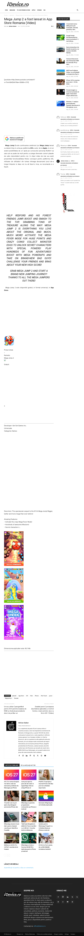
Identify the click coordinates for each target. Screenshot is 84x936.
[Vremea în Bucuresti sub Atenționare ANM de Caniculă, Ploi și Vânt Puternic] (61, 61)
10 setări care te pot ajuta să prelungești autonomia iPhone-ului (11, 805)
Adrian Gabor (12, 26)
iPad (31, 695)
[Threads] (72, 902)
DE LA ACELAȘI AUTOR (28, 765)
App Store (21, 695)
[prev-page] (5, 855)
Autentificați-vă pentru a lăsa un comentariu (18, 867)
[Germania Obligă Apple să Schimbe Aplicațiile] (46, 796)
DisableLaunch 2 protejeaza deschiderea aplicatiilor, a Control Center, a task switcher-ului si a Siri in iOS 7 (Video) (42, 710)
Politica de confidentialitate (44, 934)
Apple (33, 10)
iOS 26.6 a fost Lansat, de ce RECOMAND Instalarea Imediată (46, 847)
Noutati (16, 698)
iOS (44, 10)
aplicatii (12, 15)
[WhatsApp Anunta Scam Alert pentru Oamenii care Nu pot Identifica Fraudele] (11, 817)
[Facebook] (20, 756)
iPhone (39, 10)
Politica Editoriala (30, 934)
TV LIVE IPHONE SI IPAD (23, 10)
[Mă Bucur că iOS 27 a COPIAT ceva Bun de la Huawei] (11, 838)
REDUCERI (12, 10)
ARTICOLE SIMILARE (11, 765)
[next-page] (8, 855)
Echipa (67, 934)
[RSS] (72, 897)
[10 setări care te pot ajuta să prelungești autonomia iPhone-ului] (11, 796)
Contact (73, 934)
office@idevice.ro (39, 926)
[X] (38, 756)
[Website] (42, 756)
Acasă (6, 15)
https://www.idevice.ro (24, 725)
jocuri (50, 695)
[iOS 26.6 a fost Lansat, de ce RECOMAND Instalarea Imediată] (46, 838)
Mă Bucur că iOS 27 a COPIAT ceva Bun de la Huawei (11, 847)
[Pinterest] (31, 756)
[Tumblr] (34, 756)
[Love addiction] (68, 213)
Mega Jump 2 (8, 698)
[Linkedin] (27, 756)
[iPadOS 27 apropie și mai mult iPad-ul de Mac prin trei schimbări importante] (46, 775)
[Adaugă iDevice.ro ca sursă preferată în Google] (29, 138)
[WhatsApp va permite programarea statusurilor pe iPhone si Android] (28, 796)
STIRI (6, 10)
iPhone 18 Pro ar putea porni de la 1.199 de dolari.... (72, 82)
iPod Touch (44, 695)
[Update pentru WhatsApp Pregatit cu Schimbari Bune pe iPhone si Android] (46, 817)
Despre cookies (58, 934)
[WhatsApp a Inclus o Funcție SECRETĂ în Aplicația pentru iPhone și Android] (28, 838)
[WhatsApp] (63, 902)
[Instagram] (23, 756)
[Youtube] (46, 756)
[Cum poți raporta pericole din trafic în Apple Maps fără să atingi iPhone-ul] (28, 775)
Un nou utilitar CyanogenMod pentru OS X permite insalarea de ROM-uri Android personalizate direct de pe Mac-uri (15, 710)
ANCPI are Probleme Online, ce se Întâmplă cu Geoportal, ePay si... (72, 72)
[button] (77, 10)
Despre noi (20, 934)
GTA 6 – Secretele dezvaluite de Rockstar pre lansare (69, 163)
